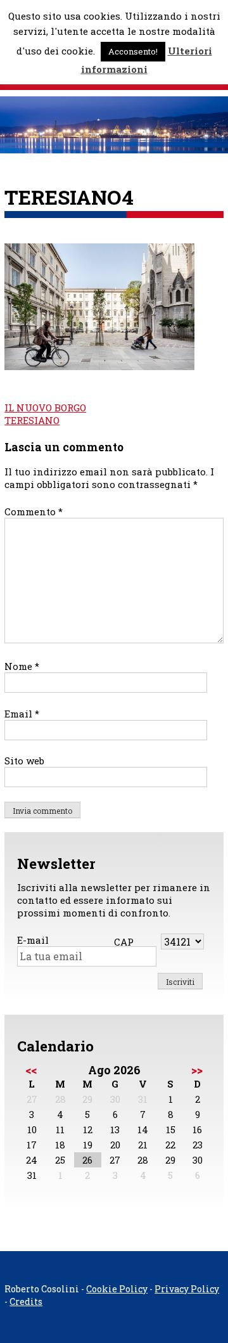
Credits (26, 1301)
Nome (21, 666)
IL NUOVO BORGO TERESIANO (45, 414)
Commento (33, 511)
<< (31, 1069)
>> (197, 1069)
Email (21, 713)
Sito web (24, 760)
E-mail (33, 940)
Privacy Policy (187, 1289)
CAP (124, 941)
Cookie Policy (117, 1289)
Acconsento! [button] (133, 51)
